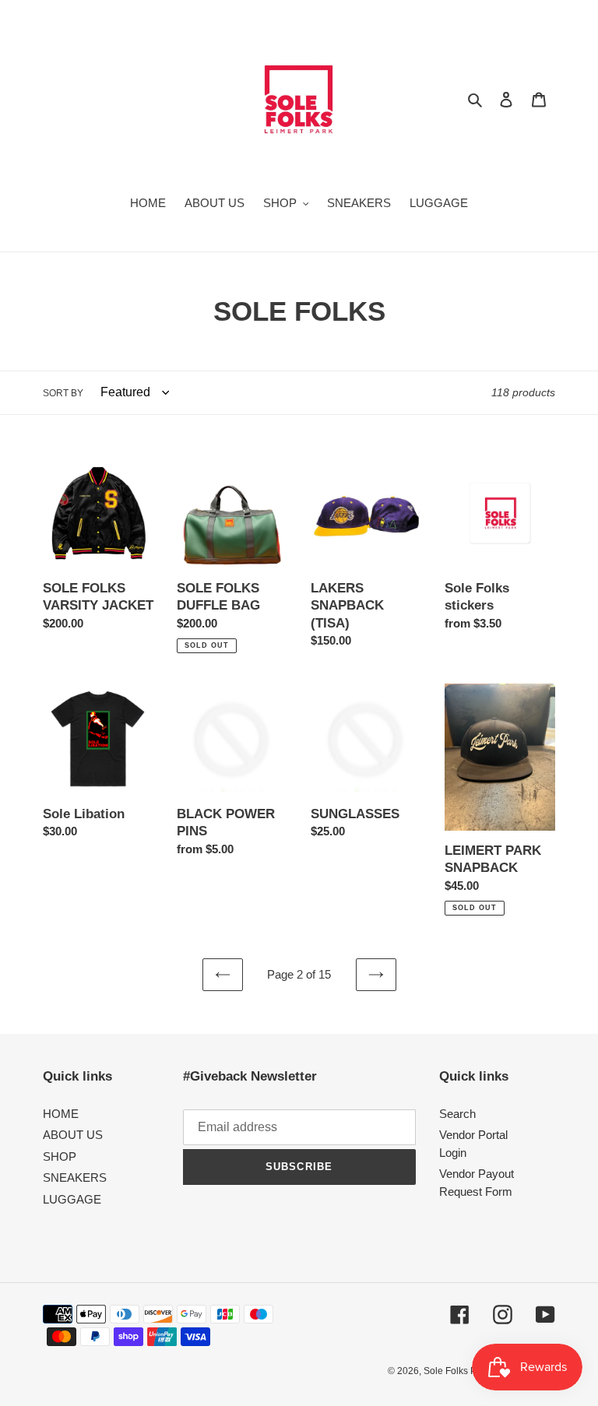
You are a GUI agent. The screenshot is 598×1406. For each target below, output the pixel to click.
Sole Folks (447, 1371)
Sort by (63, 393)
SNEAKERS (75, 1177)
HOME (61, 1113)
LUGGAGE (72, 1199)
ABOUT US (73, 1134)
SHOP (59, 1156)
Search (457, 1113)
